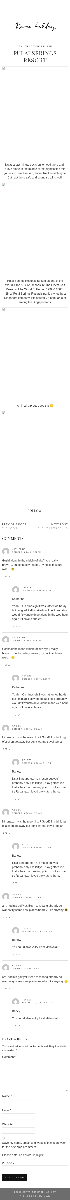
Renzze (26, 587)
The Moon (14, 526)
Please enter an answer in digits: (23, 1155)
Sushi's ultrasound (53, 526)
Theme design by (35, 1196)
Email (6, 1110)
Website (7, 1124)
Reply (6, 576)
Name (7, 1096)
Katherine (18, 549)
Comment (9, 1057)
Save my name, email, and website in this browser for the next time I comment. (34, 1145)
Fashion (22, 46)
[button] (67, 2)
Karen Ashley (35, 26)
